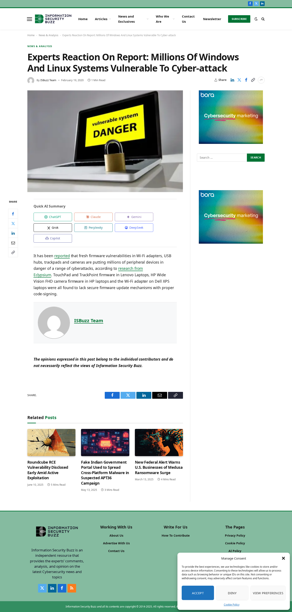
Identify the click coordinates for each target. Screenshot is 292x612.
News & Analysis (48, 35)
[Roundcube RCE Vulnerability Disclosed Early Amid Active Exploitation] (51, 442)
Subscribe (239, 19)
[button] (283, 558)
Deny (232, 593)
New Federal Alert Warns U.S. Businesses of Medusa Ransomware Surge (159, 467)
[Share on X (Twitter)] (239, 80)
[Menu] (29, 19)
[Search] (263, 19)
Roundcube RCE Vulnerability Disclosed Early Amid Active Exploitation (47, 470)
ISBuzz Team (48, 80)
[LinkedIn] (13, 233)
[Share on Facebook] (246, 80)
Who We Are (162, 19)
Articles (101, 19)
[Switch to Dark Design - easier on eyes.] (256, 19)
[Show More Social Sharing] (261, 80)
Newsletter (212, 19)
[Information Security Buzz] (53, 19)
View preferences (268, 593)
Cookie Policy (231, 604)
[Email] (13, 243)
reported (62, 255)
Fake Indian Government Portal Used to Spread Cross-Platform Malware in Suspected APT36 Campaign (105, 473)
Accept (198, 593)
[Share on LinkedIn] (232, 80)
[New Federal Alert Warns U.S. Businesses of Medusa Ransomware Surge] (159, 442)
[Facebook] (13, 214)
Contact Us (188, 19)
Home (83, 19)
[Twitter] (13, 223)
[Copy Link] (253, 80)
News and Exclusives (126, 19)
